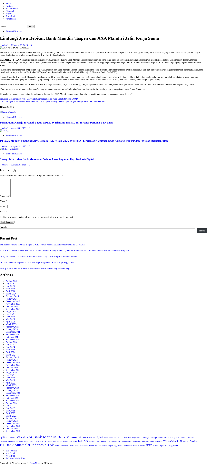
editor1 (5, 45)
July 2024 (10, 344)
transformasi (84, 446)
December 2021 (13, 423)
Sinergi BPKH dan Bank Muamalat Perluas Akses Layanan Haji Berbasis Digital (47, 159)
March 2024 (11, 355)
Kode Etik (10, 456)
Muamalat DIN (66, 441)
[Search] (1, 23)
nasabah (78, 441)
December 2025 (13, 301)
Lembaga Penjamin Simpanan (11, 441)
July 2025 (10, 314)
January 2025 (12, 329)
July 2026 (10, 283)
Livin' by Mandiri (35, 441)
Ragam (9, 13)
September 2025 (13, 309)
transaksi (74, 445)
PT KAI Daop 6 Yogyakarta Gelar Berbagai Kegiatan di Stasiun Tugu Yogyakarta (37, 262)
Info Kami (10, 453)
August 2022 (11, 403)
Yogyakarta (173, 445)
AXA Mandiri (24, 437)
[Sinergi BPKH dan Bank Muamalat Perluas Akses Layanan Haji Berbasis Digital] (9, 149)
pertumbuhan (148, 441)
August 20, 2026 (19, 128)
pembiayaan (115, 441)
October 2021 (12, 428)
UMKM (93, 445)
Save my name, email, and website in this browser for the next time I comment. (38, 217)
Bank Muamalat (69, 437)
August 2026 (11, 281)
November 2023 (13, 365)
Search (3, 227)
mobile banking (53, 441)
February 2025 (12, 327)
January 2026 (12, 299)
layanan (190, 437)
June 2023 (10, 377)
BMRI (85, 437)
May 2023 (10, 380)
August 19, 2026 (19, 146)
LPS (44, 441)
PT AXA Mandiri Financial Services (180, 441)
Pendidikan (11, 19)
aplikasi (4, 437)
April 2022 (10, 413)
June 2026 (10, 286)
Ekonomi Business (14, 31)
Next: (52, 101)
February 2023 (12, 388)
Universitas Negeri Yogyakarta (110, 446)
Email (3, 206)
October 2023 (12, 367)
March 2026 (11, 293)
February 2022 (12, 418)
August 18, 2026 (19, 164)
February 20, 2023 (19, 45)
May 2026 (10, 288)
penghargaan (127, 441)
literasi (26, 441)
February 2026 (12, 296)
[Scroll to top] (1, 465)
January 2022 (12, 421)
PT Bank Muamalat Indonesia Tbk (27, 445)
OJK (86, 441)
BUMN (92, 438)
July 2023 (10, 375)
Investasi (127, 438)
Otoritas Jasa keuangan (99, 441)
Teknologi (10, 16)
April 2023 (10, 383)
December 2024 (13, 332)
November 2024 (13, 334)
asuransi (12, 438)
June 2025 (10, 316)
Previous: (39, 99)
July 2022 (10, 405)
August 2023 (11, 372)
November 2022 (13, 395)
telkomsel (64, 446)
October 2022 (12, 398)
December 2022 (13, 393)
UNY (149, 445)
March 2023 (11, 385)
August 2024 (11, 342)
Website (3, 211)
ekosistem (108, 437)
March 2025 (11, 324)
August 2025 (11, 311)
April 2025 (10, 321)
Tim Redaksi (11, 450)
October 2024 (12, 337)
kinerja (154, 437)
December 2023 (13, 362)
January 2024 (12, 360)
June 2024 (10, 347)
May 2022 (10, 410)
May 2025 (10, 319)
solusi (57, 446)
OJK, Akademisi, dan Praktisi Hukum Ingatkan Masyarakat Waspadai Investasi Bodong (39, 256)
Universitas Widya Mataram (134, 446)
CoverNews (35, 463)
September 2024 (13, 339)
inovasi (120, 438)
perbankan (137, 441)
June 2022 (10, 408)
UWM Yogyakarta (160, 446)
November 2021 (13, 426)
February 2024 (12, 357)
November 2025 (13, 304)
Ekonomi (10, 11)
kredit (182, 438)
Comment (5, 196)
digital (99, 437)
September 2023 (13, 370)
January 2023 (12, 390)
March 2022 (11, 416)
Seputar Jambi (12, 8)
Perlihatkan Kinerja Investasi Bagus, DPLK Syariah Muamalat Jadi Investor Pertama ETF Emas (56, 122)
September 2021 (13, 431)
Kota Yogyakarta (173, 438)
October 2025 (12, 306)
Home (8, 3)
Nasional (10, 6)
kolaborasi (162, 437)
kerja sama (136, 438)
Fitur (115, 438)
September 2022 (13, 400)
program (158, 441)
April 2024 (10, 352)
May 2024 (10, 349)
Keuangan (145, 438)
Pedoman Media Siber (15, 458)
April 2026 (10, 291)
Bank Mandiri (44, 437)
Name (3, 201)
